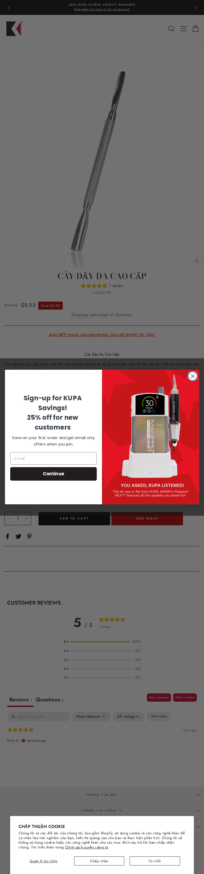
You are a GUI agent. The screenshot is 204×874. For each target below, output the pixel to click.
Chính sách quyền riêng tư (87, 847)
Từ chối (154, 861)
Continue (53, 474)
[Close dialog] (192, 376)
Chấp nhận (99, 861)
